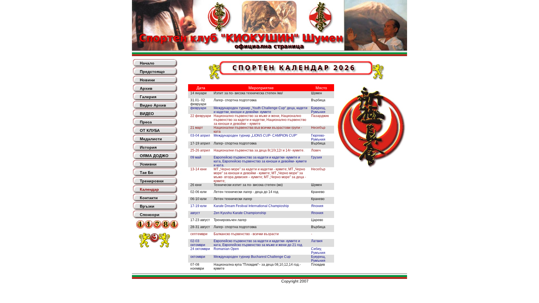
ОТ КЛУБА (150, 130)
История (148, 147)
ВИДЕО (147, 113)
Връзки (147, 206)
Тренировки (152, 181)
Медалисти (151, 139)
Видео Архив (153, 105)
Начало (147, 63)
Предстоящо (152, 71)
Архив (146, 88)
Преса (146, 122)
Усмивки (148, 164)
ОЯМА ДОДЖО (154, 155)
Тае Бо (146, 172)
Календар (149, 189)
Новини (147, 80)
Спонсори (149, 214)
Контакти (149, 198)
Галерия (148, 97)
